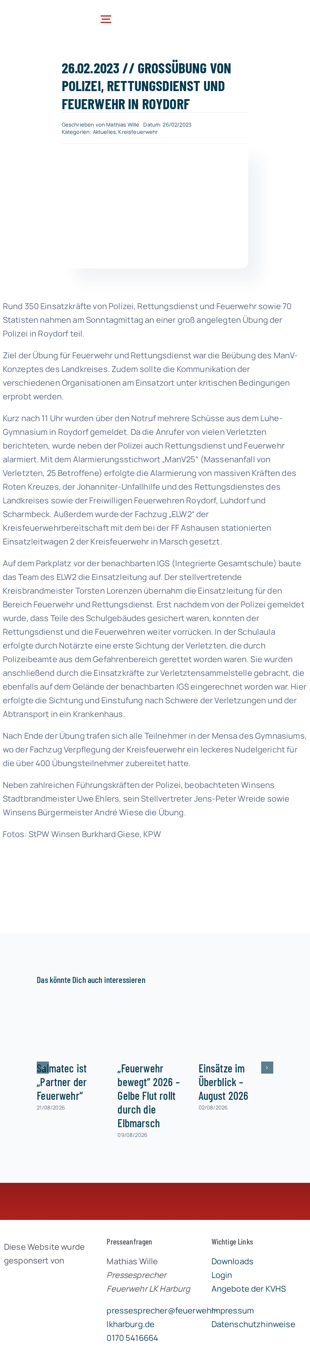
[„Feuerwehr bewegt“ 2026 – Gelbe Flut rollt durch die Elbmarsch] (154, 1024)
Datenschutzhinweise (253, 1324)
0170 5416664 (132, 1337)
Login (222, 1274)
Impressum (233, 1310)
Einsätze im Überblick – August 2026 (224, 1081)
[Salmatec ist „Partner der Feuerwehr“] (74, 1024)
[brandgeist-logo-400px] (46, 1279)
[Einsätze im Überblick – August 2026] (236, 1024)
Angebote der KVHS (249, 1288)
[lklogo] (38, 12)
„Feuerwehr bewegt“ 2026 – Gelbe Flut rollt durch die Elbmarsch (148, 1095)
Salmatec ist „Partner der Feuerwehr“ (62, 1081)
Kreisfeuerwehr (138, 131)
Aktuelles (104, 131)
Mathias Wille (122, 124)
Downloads (232, 1261)
